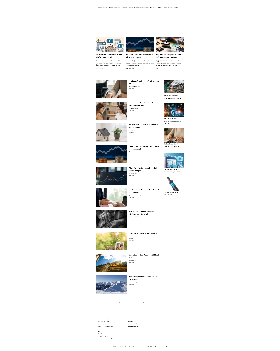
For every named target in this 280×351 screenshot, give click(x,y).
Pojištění (164, 7)
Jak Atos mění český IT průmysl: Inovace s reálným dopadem (172, 121)
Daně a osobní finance (127, 7)
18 (143, 302)
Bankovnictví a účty (114, 7)
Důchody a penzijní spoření (141, 7)
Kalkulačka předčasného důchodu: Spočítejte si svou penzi (172, 146)
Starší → (157, 302)
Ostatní (159, 7)
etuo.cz (98, 2)
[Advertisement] (140, 21)
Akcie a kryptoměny (102, 7)
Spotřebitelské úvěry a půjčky (104, 9)
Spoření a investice (173, 7)
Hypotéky (152, 7)
